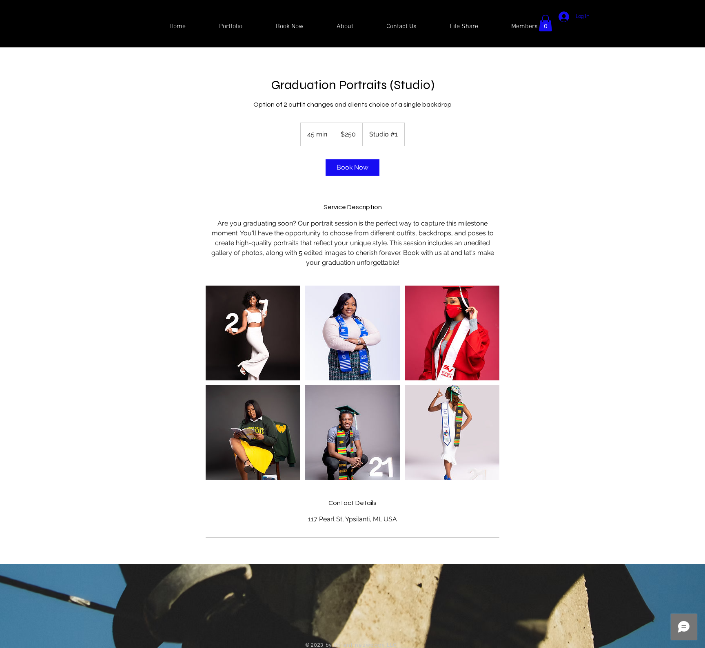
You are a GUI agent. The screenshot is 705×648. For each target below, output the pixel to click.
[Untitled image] (253, 333)
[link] (352, 167)
